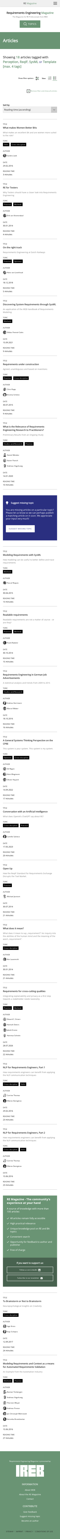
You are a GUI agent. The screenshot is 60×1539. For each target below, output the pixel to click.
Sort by (6, 105)
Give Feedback (30, 1512)
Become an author (30, 1520)
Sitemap (10, 1531)
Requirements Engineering (30, 14)
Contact (30, 1499)
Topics (31, 24)
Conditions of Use (44, 1531)
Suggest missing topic (20, 529)
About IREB (30, 1490)
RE (30, 3)
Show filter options (26, 78)
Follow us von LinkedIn (29, 1270)
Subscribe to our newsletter (28, 1278)
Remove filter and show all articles (43, 91)
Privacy (29, 1531)
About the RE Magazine (30, 1494)
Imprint (19, 1531)
